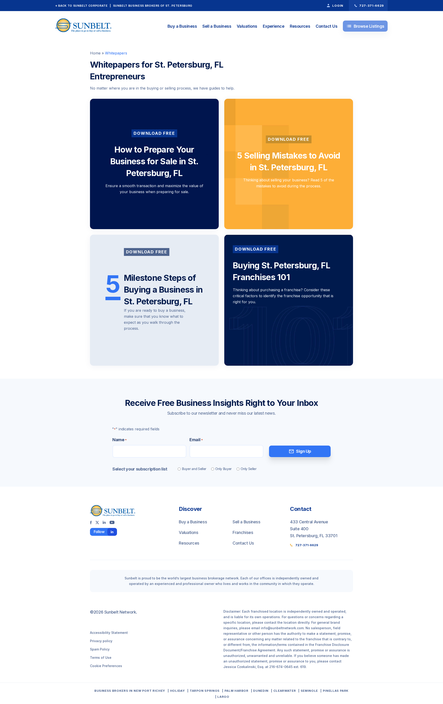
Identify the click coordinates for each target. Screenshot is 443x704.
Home (95, 53)
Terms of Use (100, 657)
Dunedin (261, 690)
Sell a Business (216, 26)
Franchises (243, 532)
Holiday (177, 690)
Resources (300, 26)
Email (196, 439)
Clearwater (284, 690)
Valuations (247, 26)
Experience (273, 26)
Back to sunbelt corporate (83, 5)
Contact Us (326, 26)
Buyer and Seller (194, 469)
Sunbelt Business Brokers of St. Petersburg (152, 5)
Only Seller (249, 469)
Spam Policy (100, 649)
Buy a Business (182, 26)
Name (119, 439)
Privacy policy (101, 641)
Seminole (309, 690)
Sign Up (300, 451)
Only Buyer (223, 469)
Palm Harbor (236, 690)
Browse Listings (365, 26)
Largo (223, 696)
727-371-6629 (306, 545)
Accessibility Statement (109, 633)
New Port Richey (149, 690)
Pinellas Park (336, 690)
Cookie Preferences (106, 666)
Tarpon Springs (205, 690)
